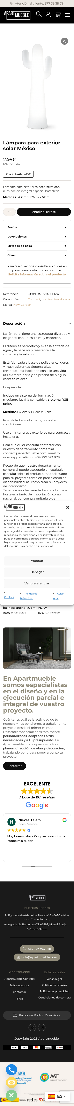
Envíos (12, 227)
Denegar (37, 572)
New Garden (22, 305)
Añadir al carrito (44, 212)
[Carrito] (58, 15)
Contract (34, 299)
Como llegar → (41, 919)
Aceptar (37, 561)
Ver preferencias (37, 583)
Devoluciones (17, 236)
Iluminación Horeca (56, 299)
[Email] (11, 1082)
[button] (68, 507)
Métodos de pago (19, 245)
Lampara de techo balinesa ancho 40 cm (19, 606)
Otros (11, 255)
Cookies (9, 597)
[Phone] (11, 1069)
